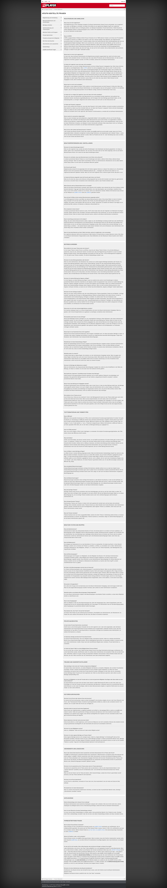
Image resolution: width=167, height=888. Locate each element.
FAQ (49, 1)
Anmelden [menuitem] (123, 1)
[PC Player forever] (49, 5)
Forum (46, 1)
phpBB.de (88, 192)
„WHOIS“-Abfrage (116, 850)
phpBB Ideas (74, 840)
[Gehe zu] (124, 9)
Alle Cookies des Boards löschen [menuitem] (51, 881)
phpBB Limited (77, 192)
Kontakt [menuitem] (68, 881)
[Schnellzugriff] (42, 1)
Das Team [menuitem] (62, 881)
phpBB (50, 885)
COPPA (85, 68)
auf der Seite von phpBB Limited (97, 830)
